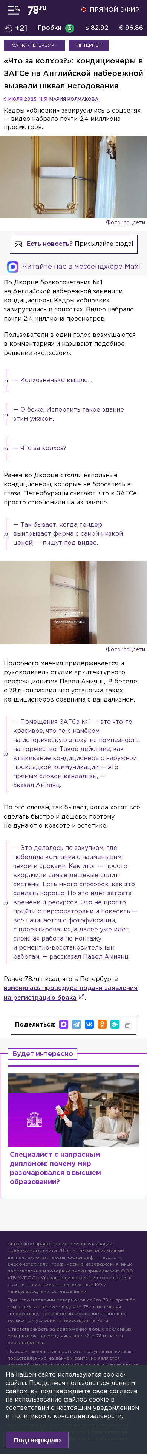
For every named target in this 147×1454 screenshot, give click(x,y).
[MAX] (63, 1024)
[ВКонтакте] (89, 1024)
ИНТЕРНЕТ (89, 45)
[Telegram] (76, 1024)
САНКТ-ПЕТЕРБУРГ (34, 45)
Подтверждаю (37, 1440)
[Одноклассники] (102, 1024)
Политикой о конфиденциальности (66, 1416)
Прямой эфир (114, 10)
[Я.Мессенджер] (114, 1024)
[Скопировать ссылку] (127, 1025)
